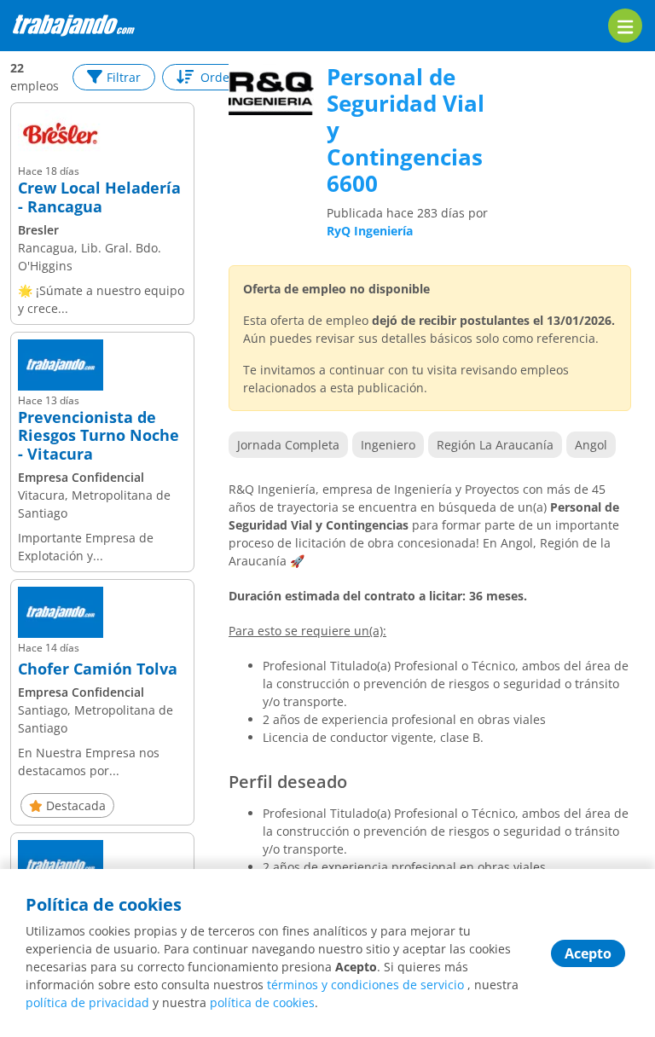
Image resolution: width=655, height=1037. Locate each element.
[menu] (625, 26)
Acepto (588, 953)
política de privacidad (87, 1002)
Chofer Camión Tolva (97, 669)
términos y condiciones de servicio (365, 984)
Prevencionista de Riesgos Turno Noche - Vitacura (98, 436)
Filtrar (124, 77)
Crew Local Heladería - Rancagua (99, 197)
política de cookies (262, 1002)
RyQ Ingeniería (370, 231)
